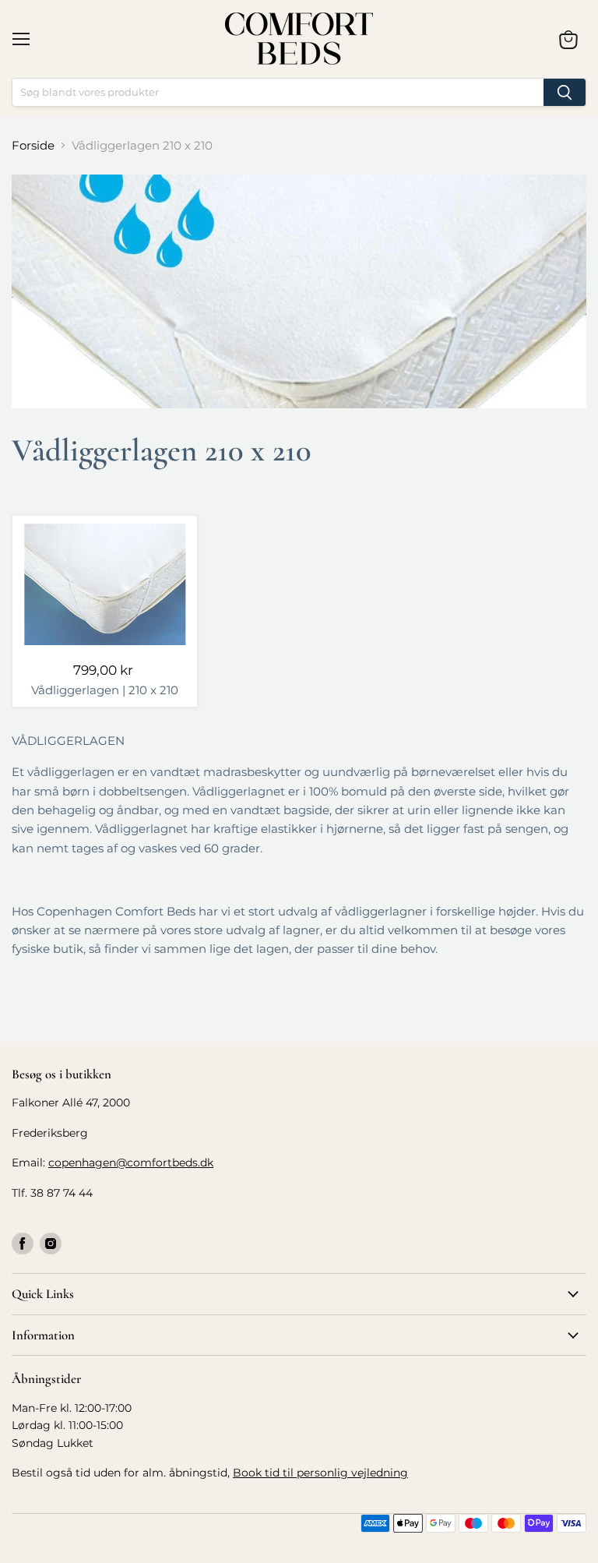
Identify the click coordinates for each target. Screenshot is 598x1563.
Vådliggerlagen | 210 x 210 (104, 690)
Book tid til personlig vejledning (320, 1473)
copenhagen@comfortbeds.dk (130, 1162)
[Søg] (564, 92)
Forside (33, 145)
